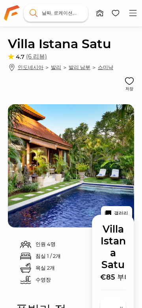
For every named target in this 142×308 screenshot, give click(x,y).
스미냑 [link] (105, 67)
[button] (100, 13)
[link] (12, 13)
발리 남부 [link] (79, 67)
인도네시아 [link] (30, 67)
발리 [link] (56, 67)
